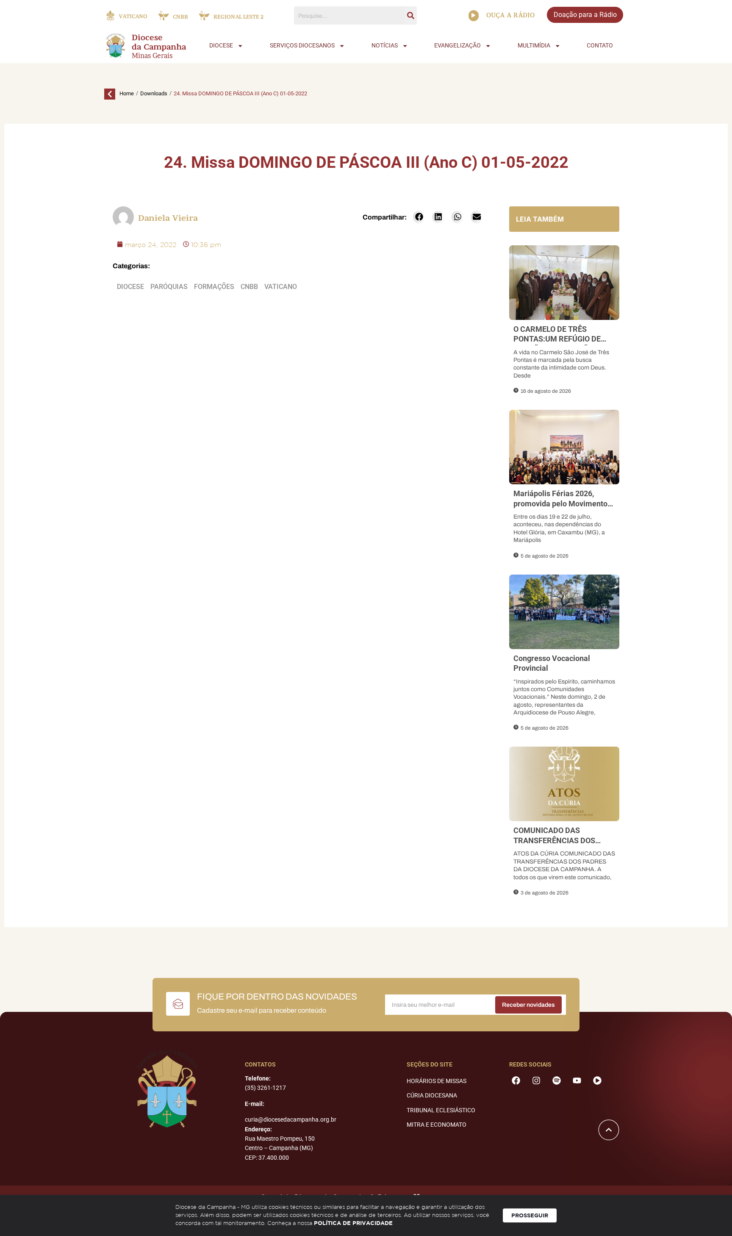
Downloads (153, 93)
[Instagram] (536, 1080)
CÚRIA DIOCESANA (432, 1095)
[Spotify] (556, 1080)
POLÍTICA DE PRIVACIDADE (353, 1222)
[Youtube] (577, 1080)
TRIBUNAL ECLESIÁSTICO (441, 1110)
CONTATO (600, 45)
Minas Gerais (152, 55)
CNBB (249, 287)
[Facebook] (516, 1080)
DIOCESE (221, 45)
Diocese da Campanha (159, 42)
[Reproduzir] (474, 15)
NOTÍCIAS (385, 45)
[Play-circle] (597, 1080)
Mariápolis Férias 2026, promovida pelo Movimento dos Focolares (560, 503)
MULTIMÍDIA (534, 45)
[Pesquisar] (411, 15)
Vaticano (280, 287)
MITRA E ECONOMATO (436, 1124)
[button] (419, 217)
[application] (474, 15)
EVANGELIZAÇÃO (457, 45)
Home (126, 93)
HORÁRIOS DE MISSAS (436, 1081)
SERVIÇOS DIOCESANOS (302, 45)
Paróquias (169, 287)
